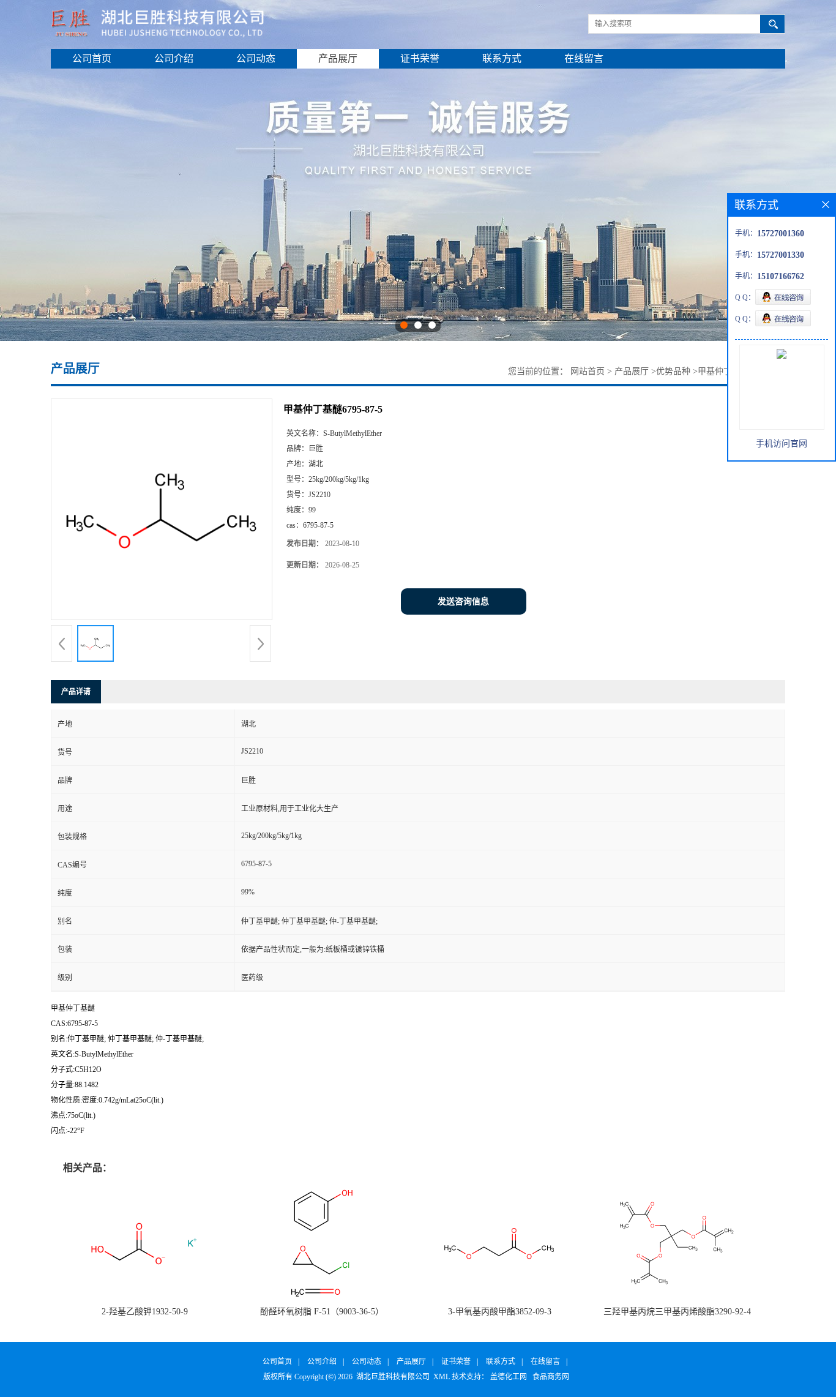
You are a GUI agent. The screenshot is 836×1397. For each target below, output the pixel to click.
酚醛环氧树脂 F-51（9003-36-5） (322, 1311)
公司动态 (255, 58)
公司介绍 (173, 58)
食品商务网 (550, 1377)
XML (441, 1377)
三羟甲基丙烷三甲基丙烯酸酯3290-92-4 (677, 1311)
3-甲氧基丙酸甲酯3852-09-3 (499, 1311)
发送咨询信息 (463, 601)
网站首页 (587, 371)
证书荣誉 (419, 58)
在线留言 (583, 58)
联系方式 (501, 58)
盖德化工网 (508, 1377)
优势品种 (673, 371)
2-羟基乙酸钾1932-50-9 (145, 1311)
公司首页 (91, 58)
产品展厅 (337, 58)
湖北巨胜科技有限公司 (393, 1377)
